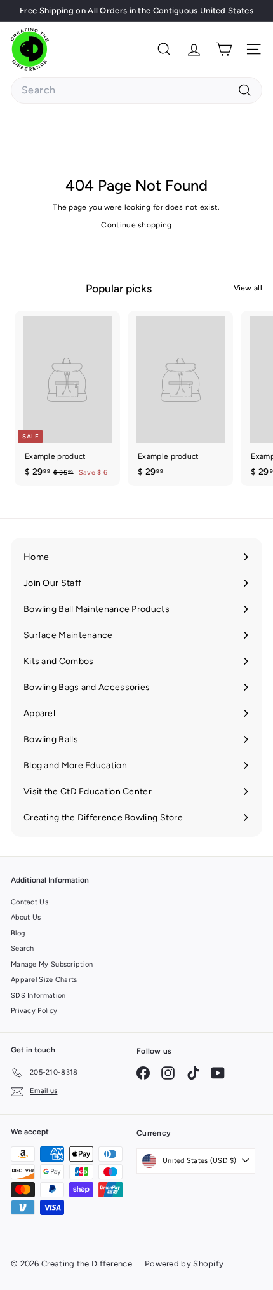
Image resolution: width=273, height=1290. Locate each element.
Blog (18, 933)
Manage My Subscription (52, 964)
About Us (26, 917)
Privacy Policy (34, 1011)
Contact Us (29, 902)
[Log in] (194, 49)
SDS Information (38, 995)
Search (22, 948)
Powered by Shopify (184, 1263)
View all (248, 287)
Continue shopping (136, 225)
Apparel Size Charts (44, 979)
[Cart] (224, 49)
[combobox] (136, 90)
